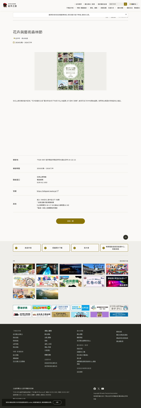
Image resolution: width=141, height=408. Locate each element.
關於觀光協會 (102, 4)
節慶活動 (104, 8)
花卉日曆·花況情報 (19, 361)
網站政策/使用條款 (122, 338)
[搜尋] (125, 4)
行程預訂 (47, 350)
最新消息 (130, 8)
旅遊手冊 (79, 348)
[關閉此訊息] (126, 14)
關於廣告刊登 (124, 261)
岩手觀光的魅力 (18, 334)
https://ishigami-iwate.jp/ (46, 191)
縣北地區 (16, 347)
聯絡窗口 (137, 8)
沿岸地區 (16, 344)
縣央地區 (16, 337)
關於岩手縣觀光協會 (19, 399)
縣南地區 (16, 340)
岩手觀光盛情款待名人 (84, 340)
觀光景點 (47, 334)
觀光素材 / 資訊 (90, 4)
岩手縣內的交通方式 (51, 366)
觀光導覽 (120, 8)
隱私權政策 (119, 341)
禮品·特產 (48, 347)
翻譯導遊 (79, 337)
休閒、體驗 (48, 337)
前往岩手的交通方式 (51, 363)
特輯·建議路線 (82, 8)
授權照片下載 (81, 352)
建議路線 (16, 358)
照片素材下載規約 (82, 355)
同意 (57, 402)
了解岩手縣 (69, 8)
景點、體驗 (93, 8)
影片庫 (79, 358)
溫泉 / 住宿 (48, 344)
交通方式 (111, 8)
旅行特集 (16, 355)
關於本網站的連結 (121, 335)
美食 (46, 340)
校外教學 (79, 4)
